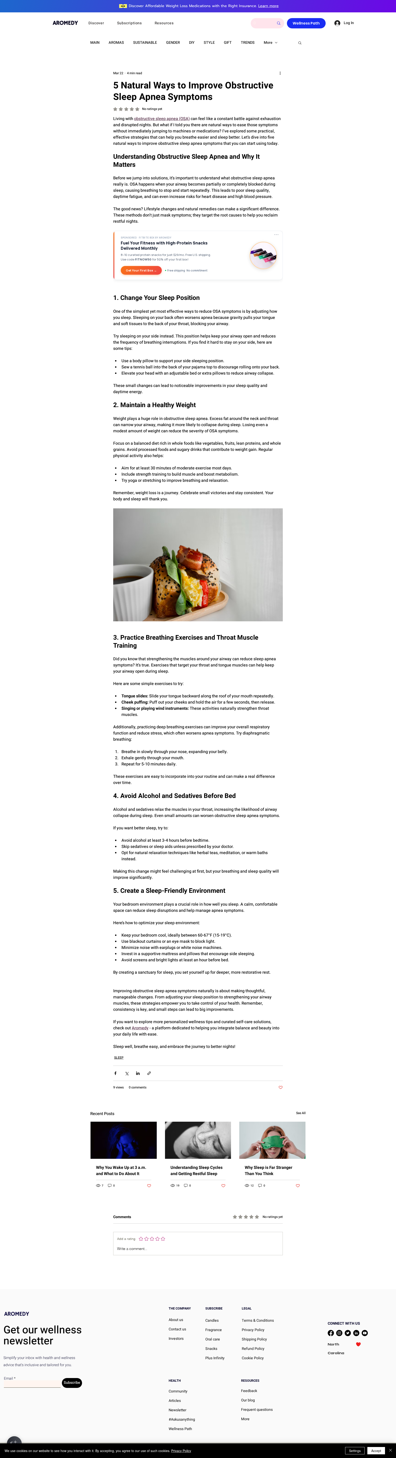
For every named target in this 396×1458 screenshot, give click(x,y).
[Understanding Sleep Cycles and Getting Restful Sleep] (198, 1140)
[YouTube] (365, 1333)
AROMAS (116, 42)
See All (301, 1113)
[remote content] (198, 259)
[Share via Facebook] (115, 1073)
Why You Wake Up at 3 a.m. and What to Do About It (121, 1171)
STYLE (209, 42)
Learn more (268, 6)
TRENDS (248, 42)
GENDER (173, 42)
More (268, 42)
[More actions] (280, 73)
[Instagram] (339, 1333)
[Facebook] (331, 1333)
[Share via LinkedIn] (138, 1073)
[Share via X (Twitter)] (126, 1073)
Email (8, 1378)
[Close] (390, 1450)
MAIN (94, 42)
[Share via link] (149, 1073)
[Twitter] (348, 1333)
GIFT (228, 42)
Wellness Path (180, 1429)
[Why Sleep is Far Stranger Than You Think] (272, 1140)
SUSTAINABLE (145, 42)
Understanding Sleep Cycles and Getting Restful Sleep (196, 1171)
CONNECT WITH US (344, 1323)
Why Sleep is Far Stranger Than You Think (268, 1171)
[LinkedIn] (356, 1333)
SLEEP (119, 1057)
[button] (102, 23)
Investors (176, 1338)
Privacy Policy (181, 1450)
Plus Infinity (215, 1358)
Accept (376, 1450)
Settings (355, 1450)
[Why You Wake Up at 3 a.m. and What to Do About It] (124, 1140)
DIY (192, 42)
